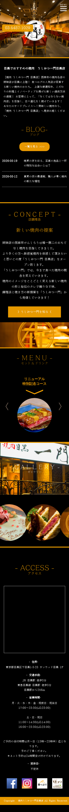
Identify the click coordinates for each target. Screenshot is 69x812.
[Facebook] (12, 784)
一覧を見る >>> (34, 146)
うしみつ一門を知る (34, 312)
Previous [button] (10, 406)
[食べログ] (42, 784)
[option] (34, 402)
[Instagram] (27, 784)
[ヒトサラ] (57, 784)
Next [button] (63, 406)
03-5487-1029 (17, 28)
